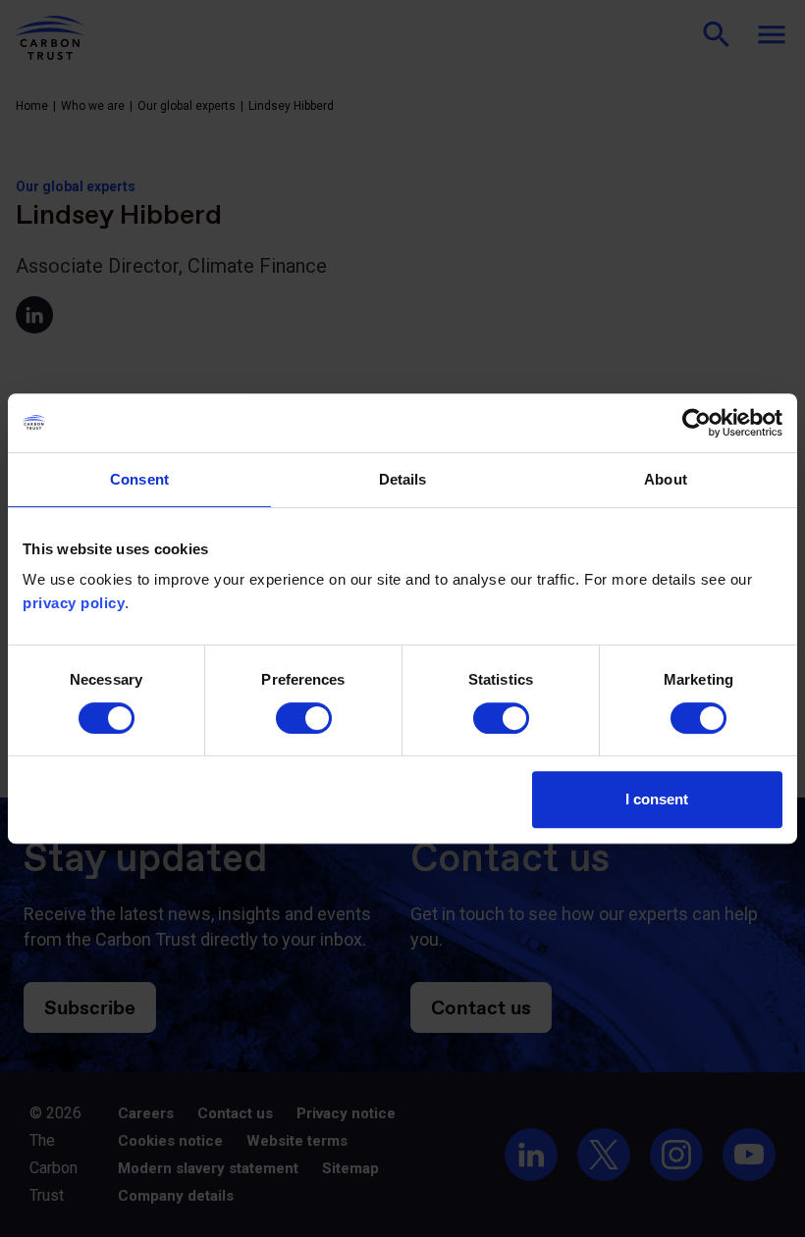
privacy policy (74, 602)
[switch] (304, 718)
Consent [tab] (139, 479)
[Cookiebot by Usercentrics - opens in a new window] (696, 423)
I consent (656, 799)
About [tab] (665, 479)
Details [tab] (403, 479)
